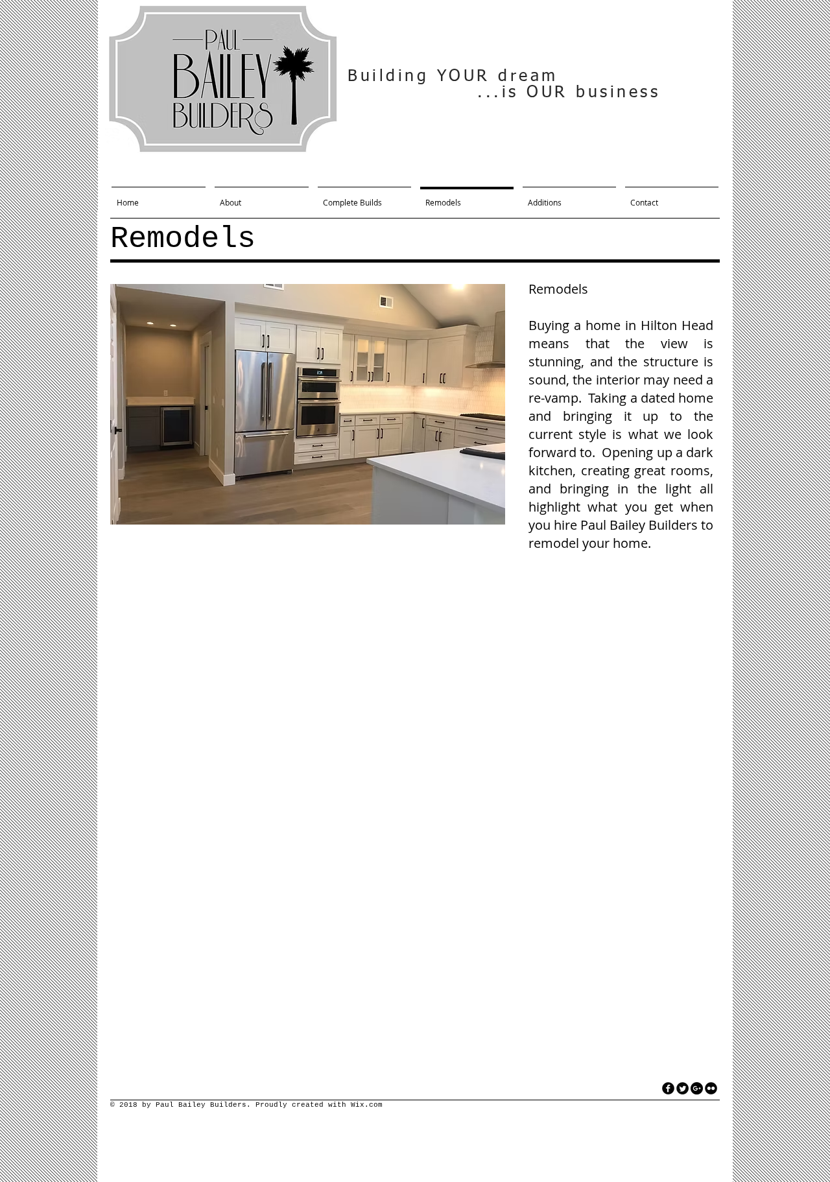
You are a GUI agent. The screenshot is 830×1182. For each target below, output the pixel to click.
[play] (477, 513)
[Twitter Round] (682, 1088)
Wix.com (367, 1105)
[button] (307, 404)
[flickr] (711, 1088)
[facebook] (668, 1088)
